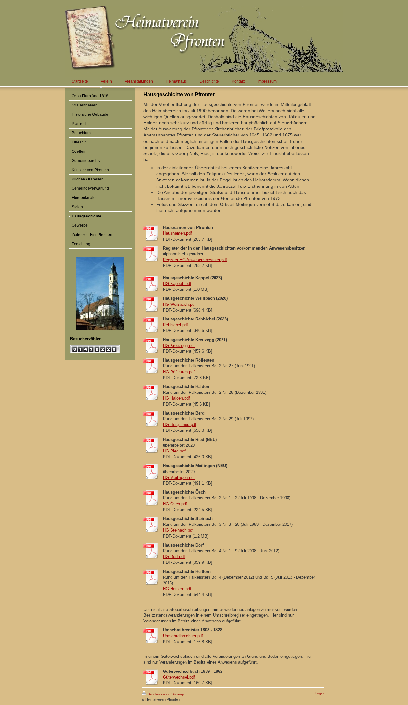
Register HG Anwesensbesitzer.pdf (195, 259)
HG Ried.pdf (174, 451)
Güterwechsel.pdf (179, 677)
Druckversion (158, 694)
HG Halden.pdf (176, 398)
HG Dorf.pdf (174, 556)
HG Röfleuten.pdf (179, 372)
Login (319, 693)
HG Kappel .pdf (177, 283)
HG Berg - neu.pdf (179, 424)
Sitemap (177, 694)
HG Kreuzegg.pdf (179, 345)
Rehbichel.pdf (175, 324)
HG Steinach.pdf (178, 530)
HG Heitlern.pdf (177, 588)
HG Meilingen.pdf (179, 477)
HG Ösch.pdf (175, 504)
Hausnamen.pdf (177, 233)
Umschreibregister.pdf (183, 636)
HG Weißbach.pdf (179, 304)
